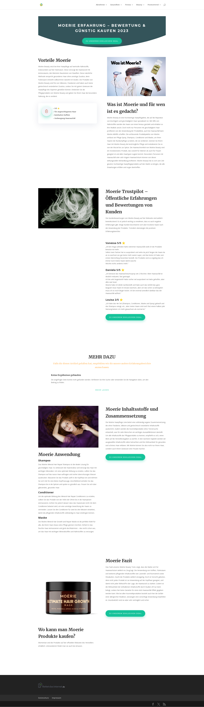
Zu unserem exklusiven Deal (102, 41)
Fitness (128, 5)
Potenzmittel (153, 5)
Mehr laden (102, 390)
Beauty (139, 5)
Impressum (56, 698)
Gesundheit (115, 5)
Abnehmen (100, 5)
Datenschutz (43, 698)
